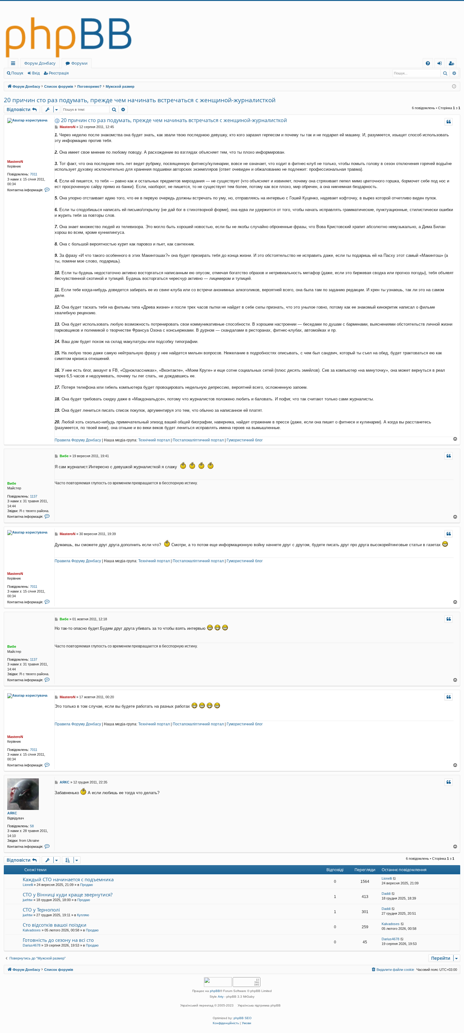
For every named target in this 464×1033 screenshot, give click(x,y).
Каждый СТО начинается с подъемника (68, 879)
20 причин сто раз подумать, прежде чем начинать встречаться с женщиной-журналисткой (140, 100)
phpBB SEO (243, 1018)
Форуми (79, 63)
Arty (220, 996)
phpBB (215, 991)
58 (32, 826)
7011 (33, 174)
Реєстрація (59, 73)
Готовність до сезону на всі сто (58, 940)
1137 (33, 496)
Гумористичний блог (245, 440)
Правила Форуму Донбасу (78, 440)
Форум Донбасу (40, 63)
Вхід (36, 73)
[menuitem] (428, 63)
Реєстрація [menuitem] (452, 64)
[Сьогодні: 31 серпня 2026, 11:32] (454, 86)
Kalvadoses (32, 930)
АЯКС (12, 813)
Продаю (86, 885)
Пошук (17, 73)
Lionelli (28, 885)
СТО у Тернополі (41, 909)
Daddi (386, 893)
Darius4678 (31, 945)
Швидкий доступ (14, 64)
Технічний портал (154, 440)
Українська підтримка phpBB (259, 1005)
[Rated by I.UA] (218, 982)
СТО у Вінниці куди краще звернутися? (67, 894)
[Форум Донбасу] (232, 29)
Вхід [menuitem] (441, 64)
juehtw (28, 900)
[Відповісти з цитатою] (448, 122)
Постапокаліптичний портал (198, 440)
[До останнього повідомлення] (395, 878)
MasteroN (15, 161)
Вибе (11, 483)
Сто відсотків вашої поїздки (54, 925)
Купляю (83, 915)
